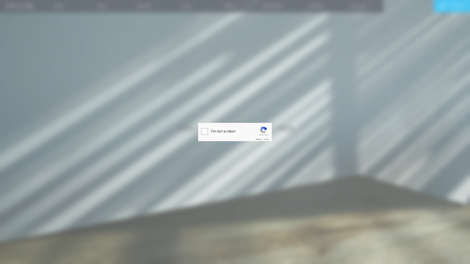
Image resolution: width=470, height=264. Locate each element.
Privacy (259, 139)
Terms (266, 139)
